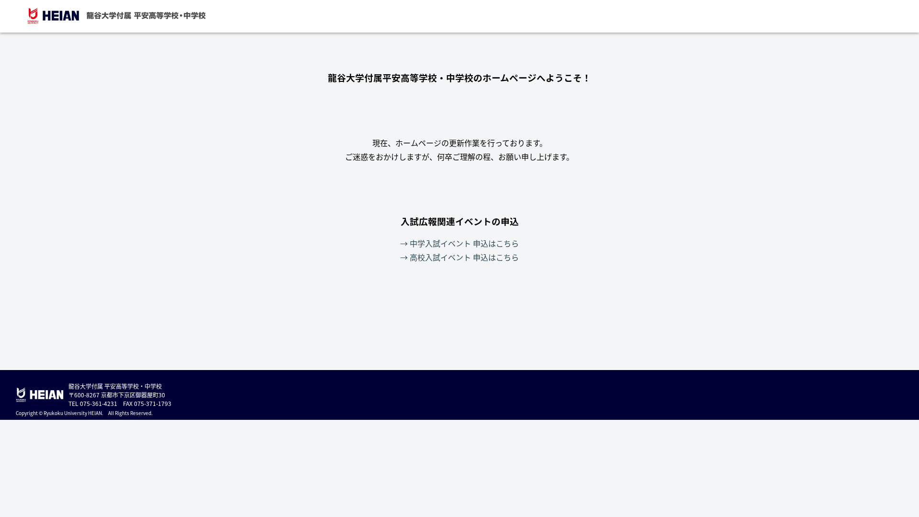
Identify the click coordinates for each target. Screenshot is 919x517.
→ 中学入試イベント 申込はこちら (459, 243)
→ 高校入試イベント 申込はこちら (459, 257)
